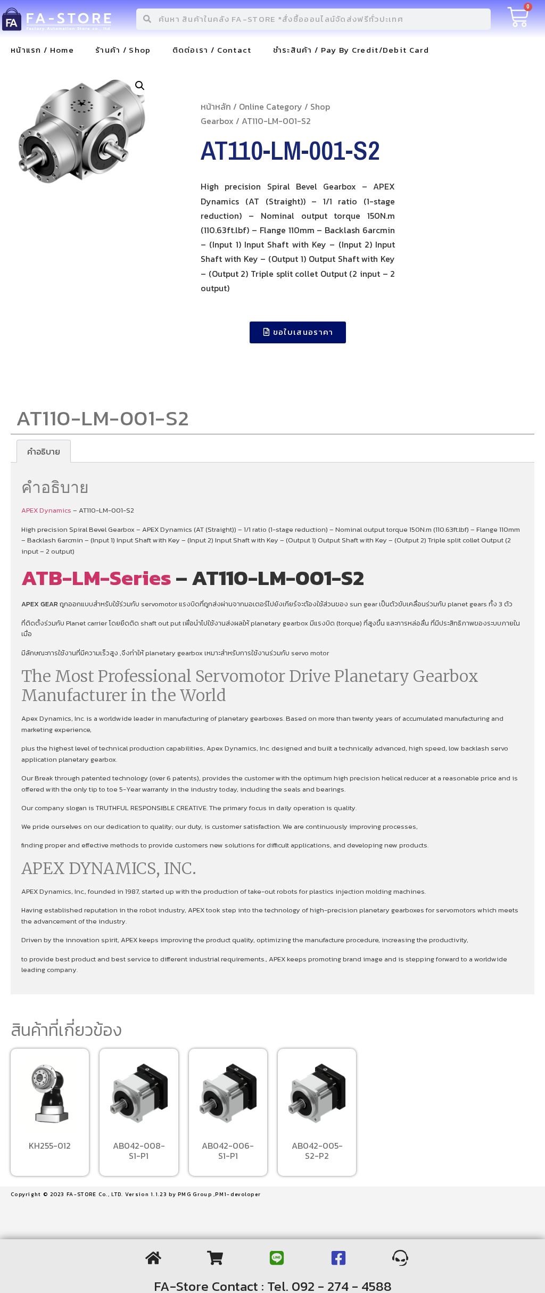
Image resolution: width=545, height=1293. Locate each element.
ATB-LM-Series (96, 578)
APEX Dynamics (46, 510)
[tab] (43, 451)
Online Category (270, 106)
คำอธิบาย (43, 451)
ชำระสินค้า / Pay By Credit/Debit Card (351, 50)
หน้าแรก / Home (42, 50)
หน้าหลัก (216, 106)
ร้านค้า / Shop (123, 50)
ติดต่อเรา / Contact (212, 50)
